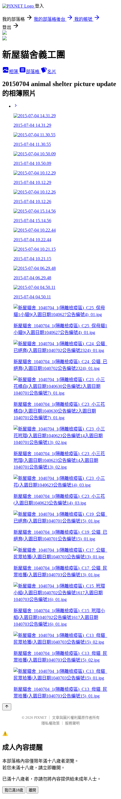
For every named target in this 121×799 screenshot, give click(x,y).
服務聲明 (72, 723)
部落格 (33, 71)
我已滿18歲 (14, 790)
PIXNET (40, 717)
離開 (32, 790)
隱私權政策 (50, 723)
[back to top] (6, 706)
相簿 (14, 71)
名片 (51, 71)
